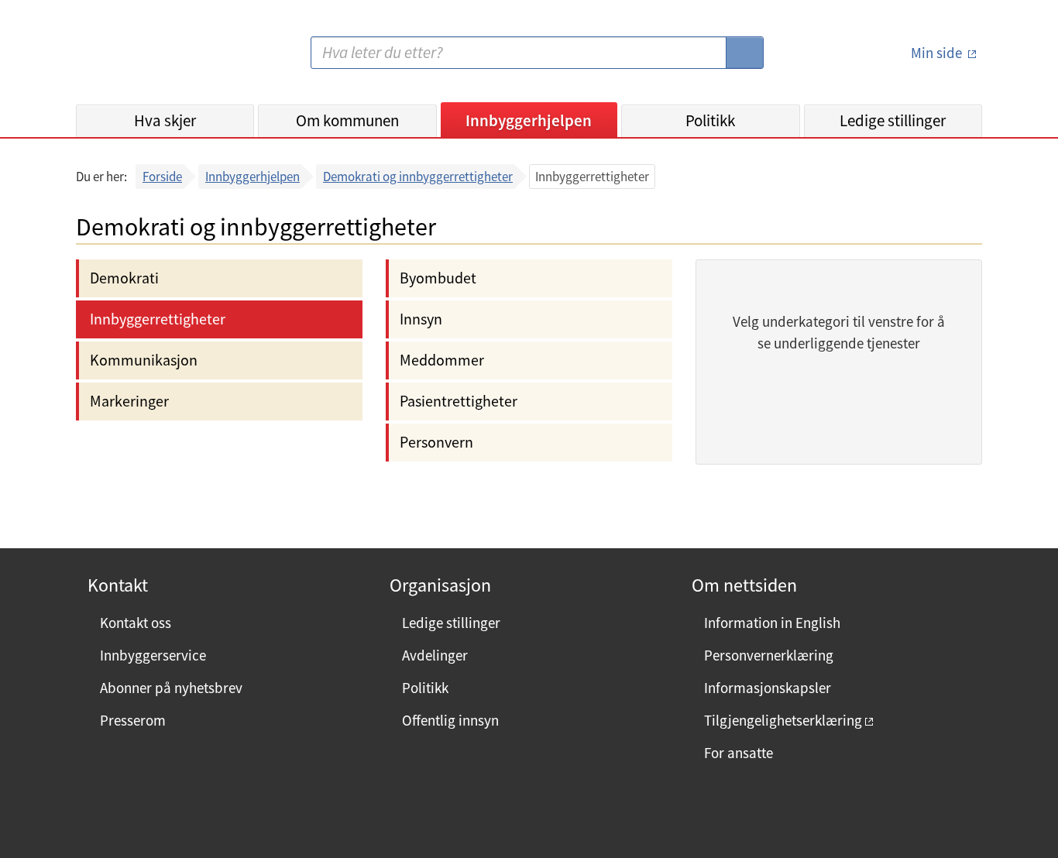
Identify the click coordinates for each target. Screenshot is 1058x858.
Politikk (710, 120)
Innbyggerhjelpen (528, 120)
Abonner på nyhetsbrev (171, 687)
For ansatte (738, 752)
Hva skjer (165, 120)
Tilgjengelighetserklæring (783, 720)
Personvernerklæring (768, 655)
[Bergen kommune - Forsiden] (139, 58)
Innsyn (421, 318)
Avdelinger (435, 655)
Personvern (436, 441)
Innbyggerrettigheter (157, 318)
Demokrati (124, 277)
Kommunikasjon (144, 359)
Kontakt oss (135, 622)
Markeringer (129, 400)
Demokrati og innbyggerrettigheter (418, 176)
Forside (162, 176)
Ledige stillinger (893, 120)
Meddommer (442, 359)
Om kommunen (347, 120)
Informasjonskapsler (767, 687)
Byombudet (438, 277)
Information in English (772, 622)
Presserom (133, 720)
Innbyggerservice (153, 655)
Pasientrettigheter (458, 400)
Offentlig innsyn (450, 720)
